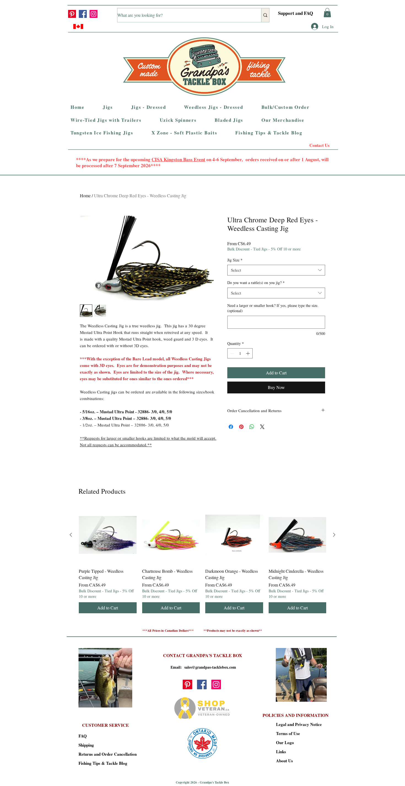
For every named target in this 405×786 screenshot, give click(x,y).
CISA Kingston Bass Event (178, 159)
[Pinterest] (72, 14)
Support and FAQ (295, 13)
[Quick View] (108, 535)
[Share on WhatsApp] (252, 426)
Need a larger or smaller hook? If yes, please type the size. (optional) (272, 308)
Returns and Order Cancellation (98, 754)
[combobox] (276, 270)
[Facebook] (83, 14)
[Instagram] (94, 14)
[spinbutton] (240, 353)
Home (85, 195)
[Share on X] (262, 426)
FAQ (83, 736)
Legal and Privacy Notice (295, 724)
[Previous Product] (71, 534)
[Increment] (248, 353)
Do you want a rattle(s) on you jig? (256, 282)
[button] (327, 12)
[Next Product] (334, 534)
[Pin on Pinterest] (241, 426)
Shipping (86, 745)
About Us (284, 761)
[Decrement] (231, 353)
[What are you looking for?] (265, 15)
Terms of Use (288, 733)
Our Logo (285, 742)
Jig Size (234, 260)
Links (281, 752)
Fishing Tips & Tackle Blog (98, 763)
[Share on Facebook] (231, 426)
